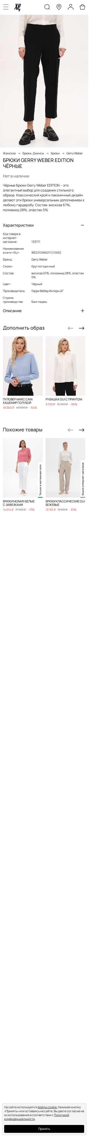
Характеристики (18, 225)
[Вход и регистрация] (71, 8)
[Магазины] (59, 8)
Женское (9, 153)
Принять (44, 1129)
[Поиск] (47, 8)
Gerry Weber (74, 153)
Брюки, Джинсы (33, 153)
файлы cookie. (47, 1107)
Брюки (55, 153)
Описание (12, 310)
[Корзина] (82, 8)
